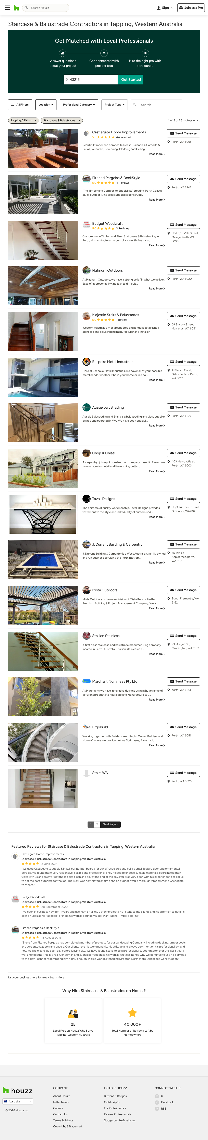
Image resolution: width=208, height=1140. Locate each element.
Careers (58, 1108)
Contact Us (60, 1114)
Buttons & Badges (115, 1096)
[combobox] (45, 8)
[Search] (26, 8)
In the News (61, 1102)
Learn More (57, 977)
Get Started (131, 79)
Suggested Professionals (120, 1120)
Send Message (186, 133)
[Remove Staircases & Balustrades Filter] (79, 120)
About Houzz (61, 1096)
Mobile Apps (112, 1102)
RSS (164, 1108)
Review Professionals (117, 1114)
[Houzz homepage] (16, 7)
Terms (57, 1120)
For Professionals (115, 1108)
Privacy (69, 1120)
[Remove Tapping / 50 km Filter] (36, 120)
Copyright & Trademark (67, 1126)
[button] (7, 7)
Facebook (167, 1102)
